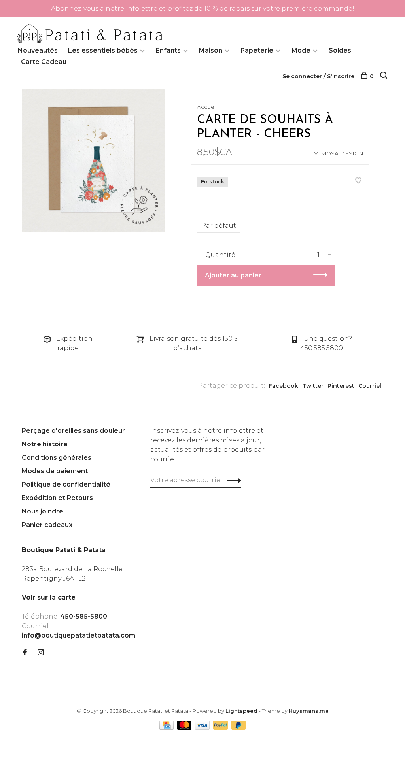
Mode (300, 50)
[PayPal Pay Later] (238, 727)
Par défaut (218, 225)
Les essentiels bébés (103, 50)
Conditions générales (56, 457)
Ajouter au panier (233, 275)
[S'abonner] (232, 480)
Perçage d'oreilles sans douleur (73, 430)
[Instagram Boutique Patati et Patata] (41, 653)
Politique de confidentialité (66, 484)
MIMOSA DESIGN (338, 153)
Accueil (207, 106)
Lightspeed (241, 711)
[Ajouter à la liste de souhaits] (358, 181)
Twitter (313, 385)
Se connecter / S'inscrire (318, 76)
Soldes (340, 50)
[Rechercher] (384, 76)
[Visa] (203, 727)
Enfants (168, 50)
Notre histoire (45, 444)
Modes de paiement (55, 471)
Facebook (283, 385)
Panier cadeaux (47, 525)
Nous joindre (42, 511)
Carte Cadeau (43, 62)
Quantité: (221, 255)
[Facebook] (25, 653)
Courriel (369, 385)
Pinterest (340, 385)
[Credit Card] (167, 727)
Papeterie (256, 50)
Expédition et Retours (57, 498)
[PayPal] (221, 727)
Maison (210, 50)
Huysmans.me (309, 711)
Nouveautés (38, 50)
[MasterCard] (185, 727)
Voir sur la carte (49, 597)
